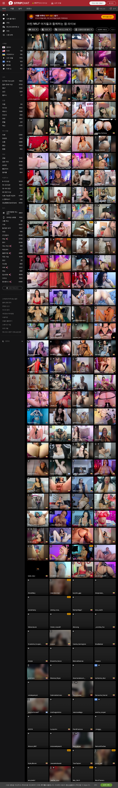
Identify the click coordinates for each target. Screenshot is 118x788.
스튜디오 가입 (6, 324)
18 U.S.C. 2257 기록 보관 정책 (11, 332)
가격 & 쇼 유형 (63, 29)
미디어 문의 (6, 310)
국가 (46, 29)
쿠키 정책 (69, 785)
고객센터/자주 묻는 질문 (9, 299)
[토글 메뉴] (3, 3)
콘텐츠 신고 (6, 306)
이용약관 (5, 317)
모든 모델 (5, 328)
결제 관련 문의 (6, 302)
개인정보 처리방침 (8, 313)
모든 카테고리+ (14, 288)
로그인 (111, 3)
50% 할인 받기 (107, 17)
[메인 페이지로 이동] (18, 3)
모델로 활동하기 (7, 321)
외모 (33, 29)
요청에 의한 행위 (84, 29)
